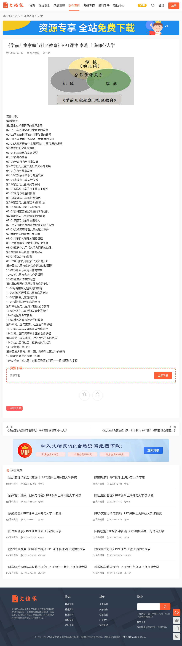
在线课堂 (44, 5)
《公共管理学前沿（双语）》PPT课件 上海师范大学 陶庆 (41, 477)
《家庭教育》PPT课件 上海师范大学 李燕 (118, 477)
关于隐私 (103, 609)
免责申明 (103, 604)
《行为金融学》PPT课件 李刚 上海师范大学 (33, 531)
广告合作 (103, 620)
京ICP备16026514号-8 (134, 637)
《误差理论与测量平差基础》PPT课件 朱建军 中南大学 (36, 430)
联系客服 (141, 627)
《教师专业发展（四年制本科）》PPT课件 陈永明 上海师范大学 (45, 549)
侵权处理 (103, 625)
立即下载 (163, 375)
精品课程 (59, 5)
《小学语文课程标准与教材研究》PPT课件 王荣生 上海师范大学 (46, 567)
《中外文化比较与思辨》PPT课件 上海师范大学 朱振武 (127, 513)
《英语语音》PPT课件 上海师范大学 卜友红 (33, 513)
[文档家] (13, 5)
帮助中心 (119, 5)
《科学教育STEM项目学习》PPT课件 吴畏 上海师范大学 (128, 531)
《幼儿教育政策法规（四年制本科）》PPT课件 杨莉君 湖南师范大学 (138, 430)
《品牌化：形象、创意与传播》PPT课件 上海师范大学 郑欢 (43, 495)
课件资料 (74, 5)
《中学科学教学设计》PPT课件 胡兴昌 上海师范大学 (125, 567)
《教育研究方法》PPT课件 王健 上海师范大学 (121, 549)
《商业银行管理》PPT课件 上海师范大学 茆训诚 (122, 495)
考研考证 (89, 5)
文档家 (51, 637)
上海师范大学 (14, 408)
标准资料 (69, 614)
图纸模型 (69, 620)
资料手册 (104, 5)
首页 (32, 5)
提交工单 (141, 622)
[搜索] (152, 5)
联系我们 (103, 614)
